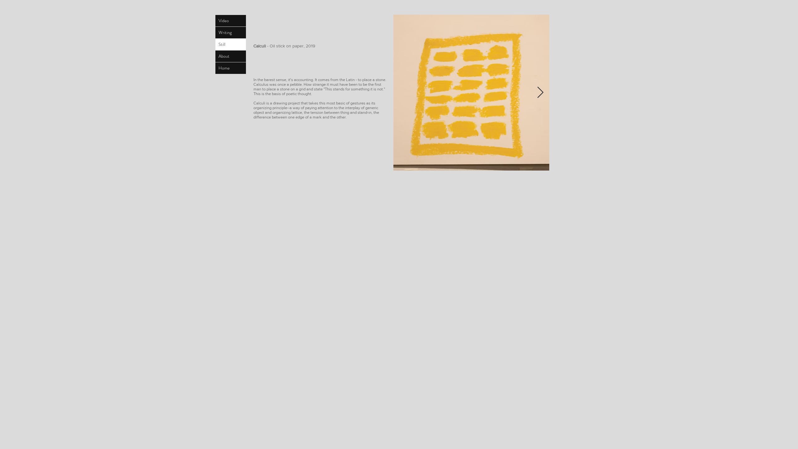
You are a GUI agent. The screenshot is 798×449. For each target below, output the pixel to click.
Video (224, 20)
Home (224, 68)
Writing (225, 32)
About (224, 56)
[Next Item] (540, 93)
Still (222, 44)
